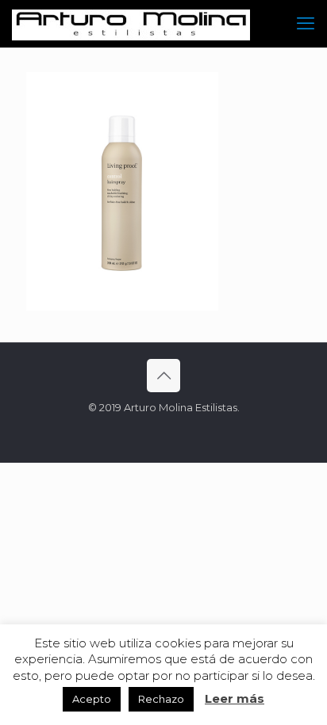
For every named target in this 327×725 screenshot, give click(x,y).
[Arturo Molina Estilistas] (131, 24)
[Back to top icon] (163, 375)
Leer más (234, 698)
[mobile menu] (305, 23)
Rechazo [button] (161, 699)
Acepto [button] (91, 699)
